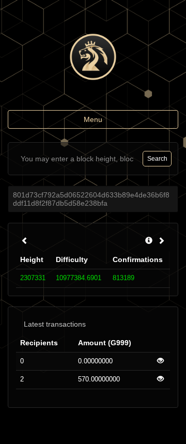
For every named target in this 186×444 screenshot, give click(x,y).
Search (157, 158)
